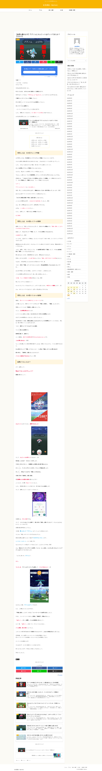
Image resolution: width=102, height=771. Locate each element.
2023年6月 (69, 157)
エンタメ (70, 243)
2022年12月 (70, 169)
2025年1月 (69, 134)
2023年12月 (70, 149)
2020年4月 (69, 218)
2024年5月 (69, 146)
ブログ (69, 249)
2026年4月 (69, 105)
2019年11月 (70, 231)
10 (68, 289)
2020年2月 (69, 223)
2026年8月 (69, 98)
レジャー (70, 251)
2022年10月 (70, 174)
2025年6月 (69, 123)
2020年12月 (70, 197)
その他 (69, 241)
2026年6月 (69, 103)
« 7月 (68, 298)
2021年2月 (69, 192)
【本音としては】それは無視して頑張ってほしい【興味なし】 (76, 69)
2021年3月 (69, 190)
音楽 (69, 277)
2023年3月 (69, 164)
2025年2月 (69, 131)
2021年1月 (69, 195)
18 (71, 291)
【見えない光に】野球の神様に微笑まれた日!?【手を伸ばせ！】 (76, 74)
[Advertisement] (51, 21)
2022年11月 (70, 172)
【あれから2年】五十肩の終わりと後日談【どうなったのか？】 (77, 78)
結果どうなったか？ (36, 146)
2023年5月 (69, 159)
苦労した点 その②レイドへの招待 (39, 142)
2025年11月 (70, 116)
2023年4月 (69, 162)
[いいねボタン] (17, 80)
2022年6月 (69, 180)
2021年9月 (69, 185)
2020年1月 (69, 226)
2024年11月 (70, 139)
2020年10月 (70, 203)
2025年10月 (70, 118)
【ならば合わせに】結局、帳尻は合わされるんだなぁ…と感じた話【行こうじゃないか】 (76, 88)
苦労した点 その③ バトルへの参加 (39, 144)
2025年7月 (69, 121)
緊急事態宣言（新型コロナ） (75, 269)
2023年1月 (69, 167)
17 (68, 291)
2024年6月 (69, 144)
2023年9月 (69, 154)
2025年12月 (70, 113)
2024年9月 (69, 141)
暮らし (69, 266)
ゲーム (18, 659)
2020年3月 (69, 220)
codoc (56, 76)
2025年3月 (69, 128)
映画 (69, 264)
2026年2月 (69, 111)
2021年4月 (69, 187)
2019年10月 (70, 233)
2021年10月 (70, 182)
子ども (69, 259)
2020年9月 (69, 205)
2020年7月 (69, 210)
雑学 (69, 274)
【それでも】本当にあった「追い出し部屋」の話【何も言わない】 (76, 83)
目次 (38, 137)
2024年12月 (70, 136)
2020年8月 (69, 208)
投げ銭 (69, 261)
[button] (86, 60)
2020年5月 (69, 215)
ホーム (66, 767)
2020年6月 (69, 213)
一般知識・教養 (71, 254)
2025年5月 (69, 126)
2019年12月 (70, 228)
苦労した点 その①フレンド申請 (39, 140)
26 (74, 293)
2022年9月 (69, 177)
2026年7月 (69, 100)
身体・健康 (70, 271)
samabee (48, 76)
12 (74, 289)
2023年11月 (70, 151)
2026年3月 (69, 108)
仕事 (69, 256)
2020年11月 (70, 200)
